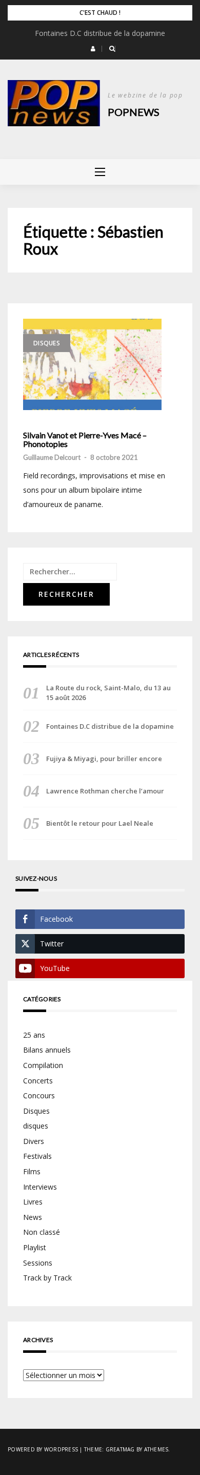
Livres (33, 1202)
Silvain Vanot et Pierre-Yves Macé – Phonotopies (85, 440)
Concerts (38, 1080)
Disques (46, 343)
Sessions (37, 1263)
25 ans (34, 1035)
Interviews (40, 1187)
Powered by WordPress (43, 1449)
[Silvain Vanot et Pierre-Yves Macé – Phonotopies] (92, 364)
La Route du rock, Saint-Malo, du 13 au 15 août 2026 (108, 692)
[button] (93, 49)
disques (35, 1126)
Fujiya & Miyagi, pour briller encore (104, 758)
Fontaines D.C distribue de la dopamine (100, 33)
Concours (39, 1095)
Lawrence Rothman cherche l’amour (105, 790)
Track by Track (47, 1278)
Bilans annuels (47, 1050)
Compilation (43, 1065)
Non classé (41, 1232)
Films (32, 1171)
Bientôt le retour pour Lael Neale (99, 823)
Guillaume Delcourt (52, 457)
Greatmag (120, 1449)
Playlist (34, 1247)
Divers (33, 1141)
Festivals (37, 1156)
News (32, 1217)
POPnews (133, 112)
